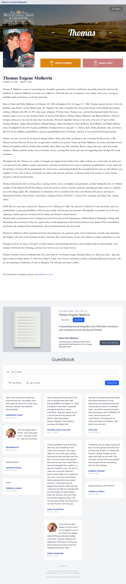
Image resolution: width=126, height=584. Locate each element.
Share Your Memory (110, 343)
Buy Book (78, 320)
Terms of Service (69, 573)
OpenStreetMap (65, 577)
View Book (65, 320)
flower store (47, 274)
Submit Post (112, 383)
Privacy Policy (56, 573)
